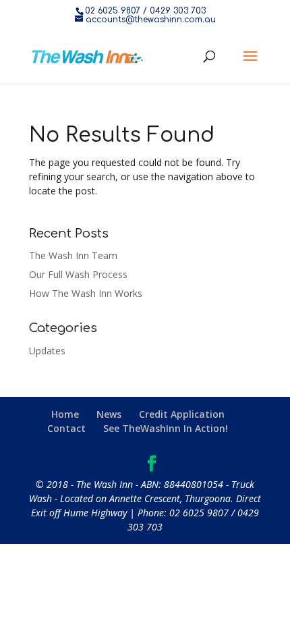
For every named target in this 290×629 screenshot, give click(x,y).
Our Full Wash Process (78, 274)
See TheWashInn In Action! (165, 428)
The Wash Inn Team (73, 255)
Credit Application (182, 414)
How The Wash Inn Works (85, 293)
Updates (47, 350)
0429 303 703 (178, 11)
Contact (66, 428)
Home (65, 414)
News (108, 414)
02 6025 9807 (112, 11)
